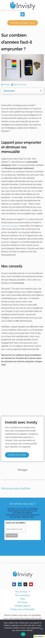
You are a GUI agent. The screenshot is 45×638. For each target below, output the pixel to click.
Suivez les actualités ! (16, 523)
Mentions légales (22, 606)
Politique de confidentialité (22, 609)
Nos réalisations (22, 595)
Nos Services (21, 591)
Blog (22, 599)
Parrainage (23, 602)
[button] (22, 14)
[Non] (42, 629)
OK (23, 634)
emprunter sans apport (10, 226)
